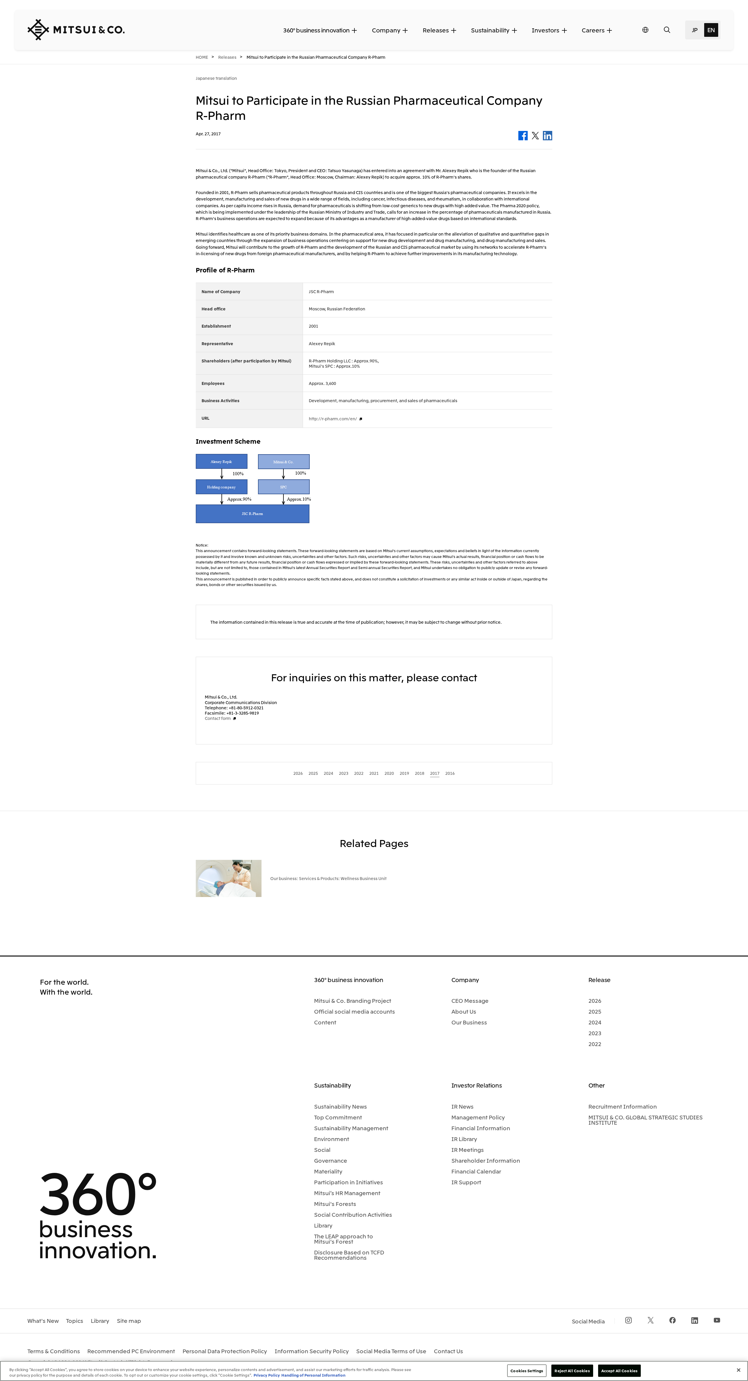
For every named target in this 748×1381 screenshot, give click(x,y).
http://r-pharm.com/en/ (333, 418)
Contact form (218, 718)
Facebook (523, 135)
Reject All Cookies (572, 1370)
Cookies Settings (526, 1370)
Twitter (535, 135)
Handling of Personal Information (313, 1375)
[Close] (738, 1370)
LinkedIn (547, 135)
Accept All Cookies (619, 1370)
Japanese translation (216, 78)
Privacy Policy (267, 1375)
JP (695, 29)
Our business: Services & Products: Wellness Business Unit (328, 878)
